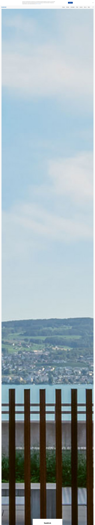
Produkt (77, 7)
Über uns (85, 7)
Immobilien (67, 7)
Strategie (63, 7)
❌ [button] (93, 2)
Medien (89, 7)
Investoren (81, 7)
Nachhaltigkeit (73, 7)
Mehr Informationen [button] (38, 3)
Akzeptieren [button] (70, 2)
